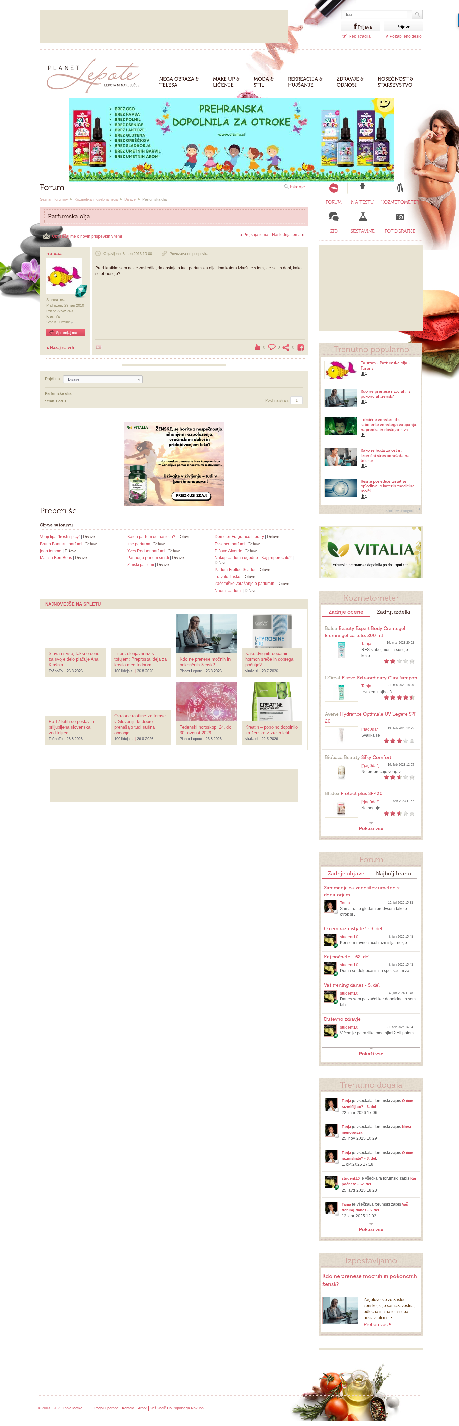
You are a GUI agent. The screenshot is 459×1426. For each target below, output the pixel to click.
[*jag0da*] (370, 729)
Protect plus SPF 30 (354, 793)
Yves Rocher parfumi (146, 551)
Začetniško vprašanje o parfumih (244, 583)
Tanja (366, 643)
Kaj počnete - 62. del (347, 957)
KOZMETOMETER (400, 202)
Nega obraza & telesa (179, 82)
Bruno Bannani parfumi (61, 544)
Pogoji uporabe (106, 1408)
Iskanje (297, 186)
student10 (349, 937)
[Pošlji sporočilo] (98, 347)
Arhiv (142, 1408)
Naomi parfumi (228, 590)
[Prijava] (349, 26)
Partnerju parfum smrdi (148, 557)
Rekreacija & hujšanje (305, 82)
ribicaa (54, 253)
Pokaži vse (371, 828)
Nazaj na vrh (62, 347)
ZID (334, 231)
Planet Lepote (96, 74)
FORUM (334, 202)
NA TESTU (362, 202)
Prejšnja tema (255, 234)
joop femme (50, 551)
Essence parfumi (230, 544)
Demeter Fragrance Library (239, 536)
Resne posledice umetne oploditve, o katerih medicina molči (388, 486)
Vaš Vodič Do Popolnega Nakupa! (177, 1408)
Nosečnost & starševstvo (395, 82)
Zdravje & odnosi (350, 82)
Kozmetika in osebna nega (96, 199)
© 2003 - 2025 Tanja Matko (60, 1408)
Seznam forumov (54, 199)
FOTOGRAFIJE (400, 231)
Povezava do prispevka (189, 254)
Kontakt (128, 1408)
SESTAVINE (363, 231)
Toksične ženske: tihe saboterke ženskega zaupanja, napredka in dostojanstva (389, 424)
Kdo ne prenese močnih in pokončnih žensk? (385, 394)
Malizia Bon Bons (56, 557)
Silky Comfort (358, 757)
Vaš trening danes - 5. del (352, 985)
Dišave (130, 199)
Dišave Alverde (228, 551)
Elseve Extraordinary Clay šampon (371, 678)
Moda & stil (264, 82)
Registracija (360, 36)
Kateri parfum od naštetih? (151, 536)
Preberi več (376, 1324)
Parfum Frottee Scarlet (235, 569)
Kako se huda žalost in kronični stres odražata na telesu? (385, 455)
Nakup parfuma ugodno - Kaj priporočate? (253, 557)
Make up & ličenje (226, 82)
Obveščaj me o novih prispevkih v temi (87, 236)
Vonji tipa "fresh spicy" (60, 536)
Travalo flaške (227, 576)
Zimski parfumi (140, 564)
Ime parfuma (138, 544)
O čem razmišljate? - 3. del (353, 929)
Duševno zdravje (342, 1019)
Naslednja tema (286, 234)
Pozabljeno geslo (406, 36)
